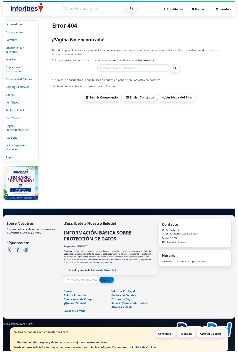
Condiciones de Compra (79, 299)
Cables (10, 94)
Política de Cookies (144, 347)
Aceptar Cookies (210, 333)
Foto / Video (13, 118)
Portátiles (11, 40)
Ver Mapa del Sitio (178, 97)
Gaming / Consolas (17, 87)
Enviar (106, 280)
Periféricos (12, 102)
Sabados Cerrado (75, 311)
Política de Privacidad (102, 262)
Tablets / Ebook (15, 110)
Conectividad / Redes (19, 79)
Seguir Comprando (103, 97)
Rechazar (186, 333)
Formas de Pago (121, 299)
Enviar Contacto (141, 97)
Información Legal (123, 291)
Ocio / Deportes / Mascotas (16, 147)
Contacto (200, 9)
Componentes (14, 32)
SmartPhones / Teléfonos (15, 50)
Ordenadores (14, 24)
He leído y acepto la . (92, 270)
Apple (9, 157)
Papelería (11, 137)
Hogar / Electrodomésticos (17, 128)
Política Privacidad (75, 295)
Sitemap (111, 86)
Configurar (165, 333)
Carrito (224, 9)
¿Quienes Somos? (75, 303)
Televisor (11, 59)
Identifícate (174, 9)
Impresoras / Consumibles (14, 69)
